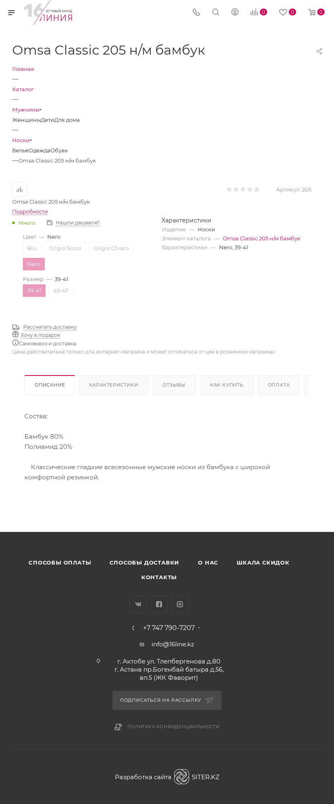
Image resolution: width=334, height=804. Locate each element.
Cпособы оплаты (60, 562)
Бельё (20, 150)
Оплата (279, 385)
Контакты (159, 577)
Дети (47, 119)
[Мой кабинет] (235, 13)
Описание (50, 385)
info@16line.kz (173, 644)
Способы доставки (144, 562)
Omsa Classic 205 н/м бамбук (262, 238)
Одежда (40, 150)
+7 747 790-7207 (169, 628)
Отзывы (174, 385)
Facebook (159, 604)
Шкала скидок (263, 562)
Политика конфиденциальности (173, 726)
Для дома (67, 119)
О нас (208, 562)
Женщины (26, 119)
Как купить (227, 385)
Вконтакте (138, 604)
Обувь (59, 150)
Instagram (180, 604)
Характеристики (113, 385)
